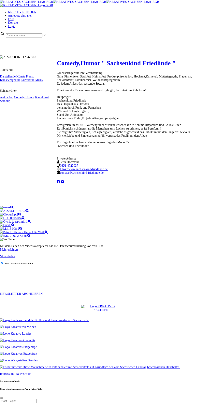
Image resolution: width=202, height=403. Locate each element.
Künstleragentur (10, 80)
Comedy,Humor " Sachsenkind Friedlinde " (116, 63)
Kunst (30, 76)
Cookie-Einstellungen (46, 373)
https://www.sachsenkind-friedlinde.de (84, 169)
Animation (6, 97)
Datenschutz (23, 373)
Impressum (7, 373)
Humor (29, 97)
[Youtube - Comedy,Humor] (62, 181)
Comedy (19, 97)
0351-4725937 (69, 165)
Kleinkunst (42, 97)
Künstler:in (28, 80)
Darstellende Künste (12, 76)
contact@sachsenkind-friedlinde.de (82, 172)
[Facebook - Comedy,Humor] (58, 181)
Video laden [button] (7, 256)
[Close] (1, 398)
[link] (44, 35)
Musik (39, 80)
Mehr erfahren (9, 249)
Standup (5, 101)
